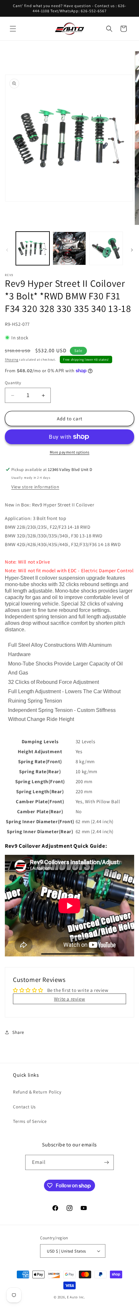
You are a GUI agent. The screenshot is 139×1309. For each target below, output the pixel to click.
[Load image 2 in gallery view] (69, 248)
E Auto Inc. (76, 1297)
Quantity (13, 382)
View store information (35, 487)
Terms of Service (30, 1121)
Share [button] (18, 1032)
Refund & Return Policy (37, 1092)
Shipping (11, 359)
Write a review (69, 999)
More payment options (70, 452)
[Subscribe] (106, 1162)
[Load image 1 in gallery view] (32, 248)
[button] (13, 29)
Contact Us (24, 1107)
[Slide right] (132, 250)
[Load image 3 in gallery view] (106, 248)
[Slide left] (7, 250)
